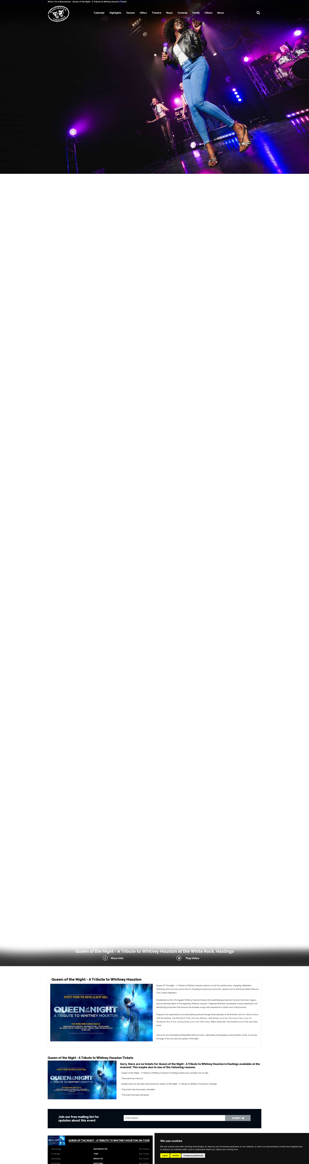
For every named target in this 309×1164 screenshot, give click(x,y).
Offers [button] (143, 12)
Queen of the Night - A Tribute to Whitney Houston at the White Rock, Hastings (154, 951)
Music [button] (169, 12)
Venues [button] (130, 12)
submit (237, 1118)
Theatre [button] (156, 12)
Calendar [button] (99, 12)
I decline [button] (175, 1155)
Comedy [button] (183, 12)
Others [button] (209, 12)
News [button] (220, 12)
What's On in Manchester (59, 2)
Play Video (191, 958)
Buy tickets (144, 1149)
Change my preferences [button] (193, 1155)
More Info (117, 958)
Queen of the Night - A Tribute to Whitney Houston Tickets (100, 2)
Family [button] (196, 12)
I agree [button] (165, 1155)
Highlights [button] (115, 12)
